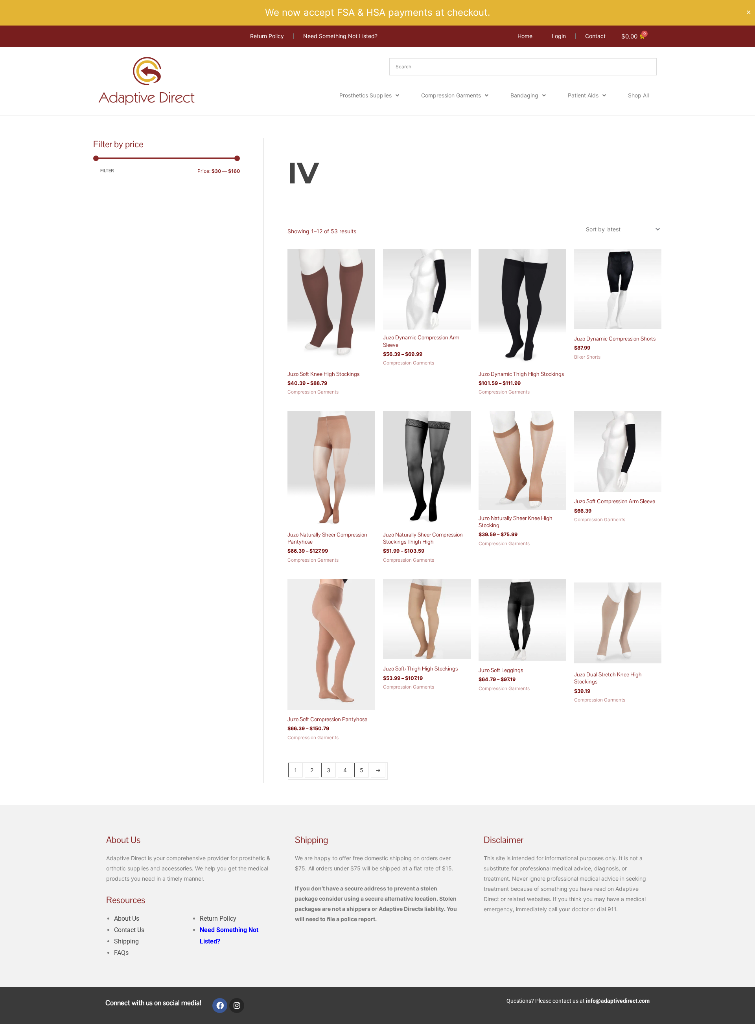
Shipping (126, 941)
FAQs (121, 952)
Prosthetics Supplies (365, 95)
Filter (107, 171)
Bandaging (524, 95)
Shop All (638, 95)
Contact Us (129, 930)
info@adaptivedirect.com (618, 1001)
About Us (126, 918)
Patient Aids (583, 95)
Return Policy (218, 918)
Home (294, 142)
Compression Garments (451, 95)
